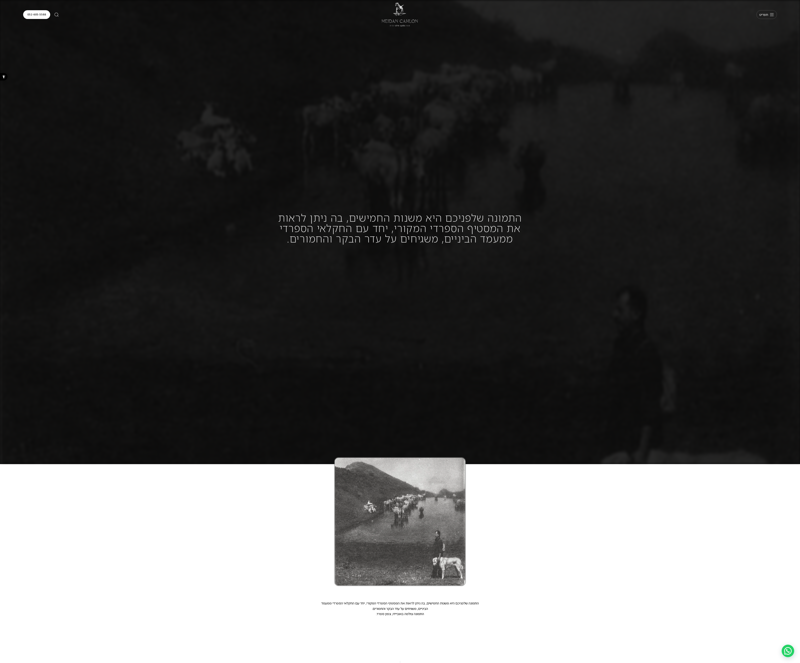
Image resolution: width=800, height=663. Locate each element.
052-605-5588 (36, 14)
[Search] (56, 14)
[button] (4, 76)
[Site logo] (400, 14)
